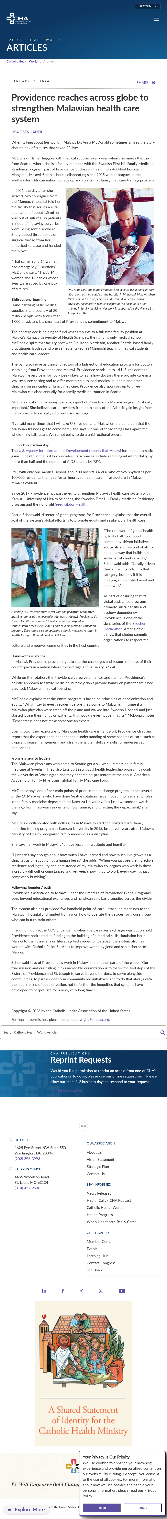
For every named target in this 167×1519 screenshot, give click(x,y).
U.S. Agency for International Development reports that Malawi (70, 450)
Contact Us (96, 1173)
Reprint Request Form (68, 1090)
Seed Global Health (70, 504)
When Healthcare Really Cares (111, 1221)
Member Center (100, 1241)
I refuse (143, 1507)
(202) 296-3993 (27, 1158)
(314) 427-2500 (27, 1187)
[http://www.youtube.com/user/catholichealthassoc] (122, 1291)
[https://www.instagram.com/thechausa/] (101, 1291)
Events (92, 1248)
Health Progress (100, 1214)
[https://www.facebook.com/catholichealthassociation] (63, 1291)
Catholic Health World (22, 61)
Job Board (95, 1269)
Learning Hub (97, 1255)
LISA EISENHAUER (26, 131)
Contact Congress (101, 1262)
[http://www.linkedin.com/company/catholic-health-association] (44, 1291)
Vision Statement (100, 1159)
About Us (94, 1152)
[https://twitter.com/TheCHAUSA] (81, 1291)
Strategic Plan (98, 1166)
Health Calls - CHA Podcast (109, 1200)
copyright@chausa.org (91, 1019)
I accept (102, 1507)
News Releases (99, 1193)
